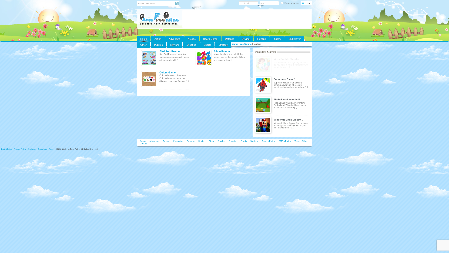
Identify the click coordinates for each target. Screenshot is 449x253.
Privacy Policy (268, 141)
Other (211, 141)
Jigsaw (277, 38)
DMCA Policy (285, 141)
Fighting (261, 38)
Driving (246, 38)
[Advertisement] (246, 19)
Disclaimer (32, 149)
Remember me (292, 3)
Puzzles (158, 44)
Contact (143, 143)
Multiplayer (295, 38)
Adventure (174, 38)
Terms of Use (300, 141)
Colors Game (167, 72)
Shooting (191, 44)
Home (143, 38)
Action (158, 38)
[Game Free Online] (159, 18)
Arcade (192, 38)
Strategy (223, 44)
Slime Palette (222, 51)
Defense (229, 38)
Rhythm (174, 44)
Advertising (42, 149)
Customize (178, 141)
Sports (207, 44)
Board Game (210, 38)
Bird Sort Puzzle (169, 51)
